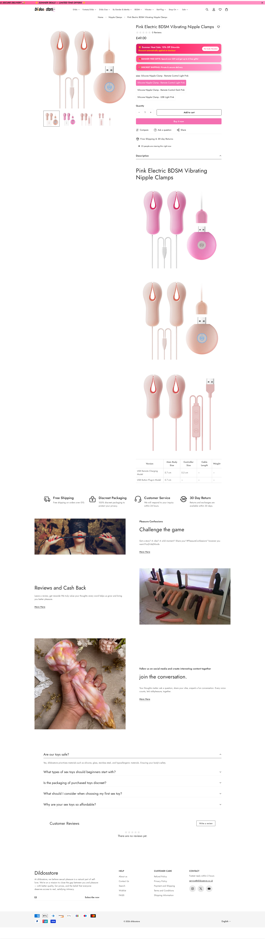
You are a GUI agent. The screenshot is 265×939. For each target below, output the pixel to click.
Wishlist (122, 890)
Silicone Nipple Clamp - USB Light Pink (155, 97)
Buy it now (179, 121)
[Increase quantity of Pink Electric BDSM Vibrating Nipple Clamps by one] (151, 112)
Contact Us (124, 881)
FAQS (121, 895)
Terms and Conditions (164, 890)
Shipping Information (163, 895)
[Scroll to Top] (259, 924)
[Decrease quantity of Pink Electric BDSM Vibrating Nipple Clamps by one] (139, 112)
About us (123, 876)
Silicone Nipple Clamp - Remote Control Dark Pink (161, 90)
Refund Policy (160, 876)
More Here (144, 551)
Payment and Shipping (164, 885)
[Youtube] (209, 888)
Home (100, 17)
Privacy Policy (160, 881)
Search (122, 885)
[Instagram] (192, 888)
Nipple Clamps (115, 17)
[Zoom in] (123, 29)
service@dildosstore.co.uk (201, 880)
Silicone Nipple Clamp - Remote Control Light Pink (161, 82)
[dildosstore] (45, 10)
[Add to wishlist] (218, 27)
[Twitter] (201, 888)
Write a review (206, 823)
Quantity (140, 105)
